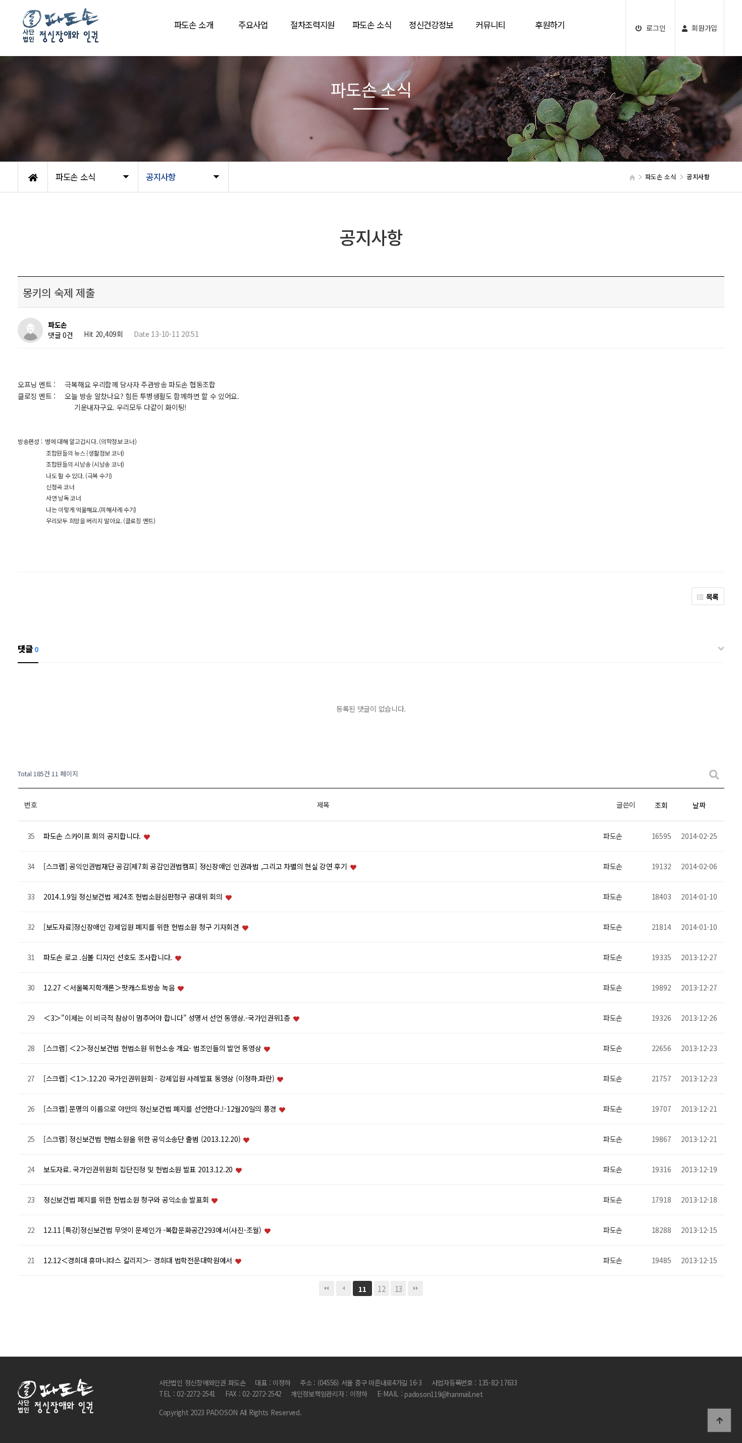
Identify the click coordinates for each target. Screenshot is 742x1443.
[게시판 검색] (714, 774)
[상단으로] (719, 1420)
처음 (326, 1288)
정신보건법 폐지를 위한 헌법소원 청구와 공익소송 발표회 (126, 1200)
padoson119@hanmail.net (443, 1395)
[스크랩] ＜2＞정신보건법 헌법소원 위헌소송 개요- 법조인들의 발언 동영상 (153, 1048)
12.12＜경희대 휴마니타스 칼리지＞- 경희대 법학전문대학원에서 (138, 1260)
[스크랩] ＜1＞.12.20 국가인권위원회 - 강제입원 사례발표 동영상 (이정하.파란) (159, 1078)
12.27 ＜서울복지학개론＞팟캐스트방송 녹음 (110, 987)
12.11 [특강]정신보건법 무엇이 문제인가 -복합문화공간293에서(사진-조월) (153, 1230)
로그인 (654, 28)
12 (381, 1288)
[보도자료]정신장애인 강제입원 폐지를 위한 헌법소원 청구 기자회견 (142, 927)
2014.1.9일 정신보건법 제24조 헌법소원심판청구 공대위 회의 (134, 896)
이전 (343, 1288)
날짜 (699, 805)
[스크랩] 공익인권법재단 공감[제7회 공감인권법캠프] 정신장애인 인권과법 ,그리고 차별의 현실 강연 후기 (196, 866)
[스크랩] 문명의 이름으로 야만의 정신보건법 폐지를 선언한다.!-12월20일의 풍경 (160, 1109)
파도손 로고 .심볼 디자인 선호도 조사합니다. (108, 957)
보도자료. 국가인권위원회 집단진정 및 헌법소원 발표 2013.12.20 (139, 1169)
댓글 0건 (60, 335)
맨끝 (415, 1288)
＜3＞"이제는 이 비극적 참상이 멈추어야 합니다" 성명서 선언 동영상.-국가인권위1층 (167, 1018)
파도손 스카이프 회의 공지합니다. (93, 836)
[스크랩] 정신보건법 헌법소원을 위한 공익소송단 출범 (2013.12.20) (142, 1139)
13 (398, 1288)
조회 (661, 805)
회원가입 (704, 28)
